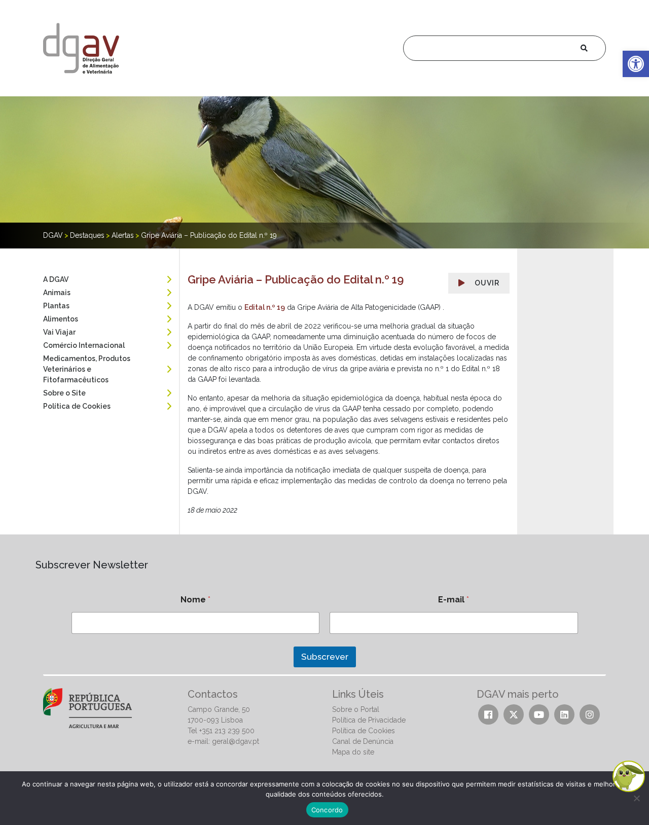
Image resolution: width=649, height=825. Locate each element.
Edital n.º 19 (264, 307)
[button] (636, 64)
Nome (195, 599)
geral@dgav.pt (235, 741)
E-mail (453, 599)
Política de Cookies (77, 406)
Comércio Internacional (84, 345)
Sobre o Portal (355, 709)
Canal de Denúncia (362, 741)
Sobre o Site (64, 393)
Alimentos (60, 319)
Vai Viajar (59, 332)
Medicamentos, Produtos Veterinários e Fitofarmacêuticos (86, 369)
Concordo (327, 810)
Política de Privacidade (369, 720)
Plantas (56, 306)
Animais (56, 293)
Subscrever (324, 657)
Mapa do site (353, 752)
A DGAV (55, 279)
